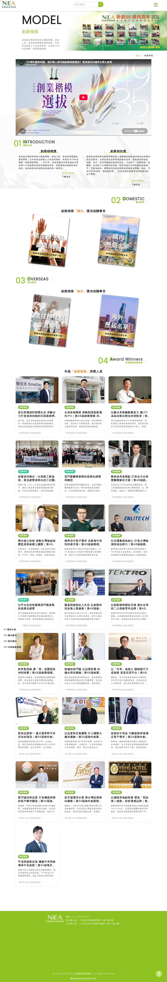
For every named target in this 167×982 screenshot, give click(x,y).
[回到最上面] (159, 974)
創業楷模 (46, 943)
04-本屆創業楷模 (12, 647)
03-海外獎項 (10, 641)
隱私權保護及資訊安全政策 (83, 978)
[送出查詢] (100, 4)
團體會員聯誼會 (26, 963)
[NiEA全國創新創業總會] (9, 4)
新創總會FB (70, 948)
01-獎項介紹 (10, 629)
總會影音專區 (71, 943)
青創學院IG (70, 963)
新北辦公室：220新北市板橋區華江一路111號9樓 (89, 920)
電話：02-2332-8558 (77, 916)
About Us (93, 951)
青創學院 (23, 953)
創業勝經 (46, 948)
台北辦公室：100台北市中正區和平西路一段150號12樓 (92, 923)
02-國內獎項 (10, 635)
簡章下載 (46, 958)
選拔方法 (46, 953)
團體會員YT (71, 968)
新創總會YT (71, 953)
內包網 (22, 943)
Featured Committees (95, 962)
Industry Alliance (93, 969)
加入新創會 (24, 968)
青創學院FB (70, 958)
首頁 (138, 55)
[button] (156, 5)
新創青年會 (24, 958)
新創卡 (22, 948)
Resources (94, 955)
